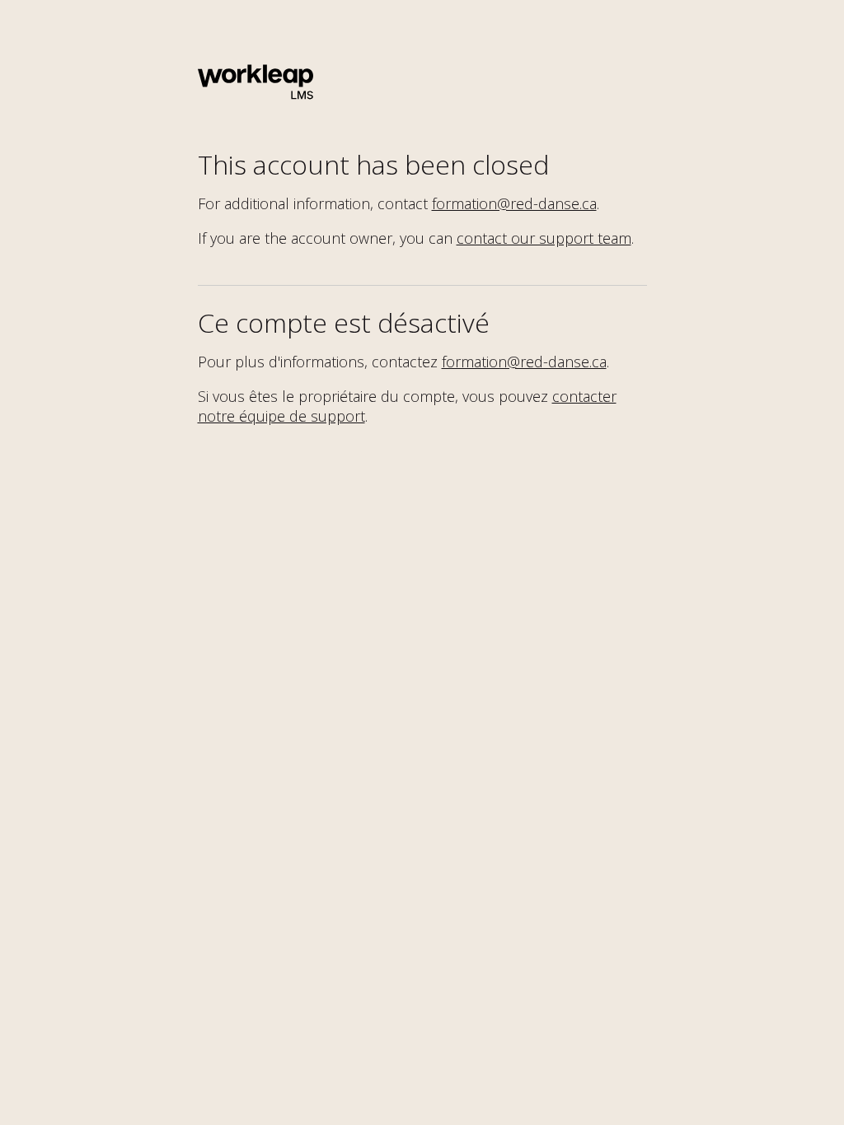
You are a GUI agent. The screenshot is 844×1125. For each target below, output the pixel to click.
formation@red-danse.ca (514, 203)
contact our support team (544, 238)
